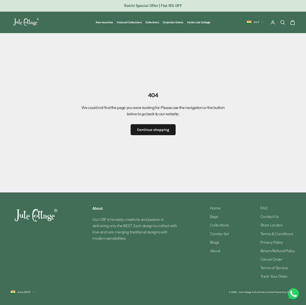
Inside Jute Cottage (198, 22)
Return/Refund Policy (277, 251)
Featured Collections (129, 22)
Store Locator (271, 225)
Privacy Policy (271, 242)
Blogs (214, 242)
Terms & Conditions (276, 234)
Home (215, 208)
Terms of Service (274, 268)
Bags (214, 216)
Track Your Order (274, 276)
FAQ (263, 208)
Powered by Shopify (284, 292)
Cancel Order (271, 259)
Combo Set (219, 234)
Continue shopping (153, 130)
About (215, 251)
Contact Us (269, 216)
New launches (104, 22)
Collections (152, 22)
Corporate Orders (173, 22)
